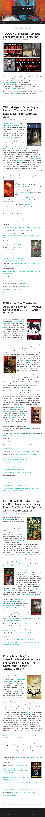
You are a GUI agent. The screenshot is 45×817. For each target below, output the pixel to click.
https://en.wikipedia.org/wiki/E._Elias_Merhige (14, 441)
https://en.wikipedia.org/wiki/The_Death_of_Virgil (15, 462)
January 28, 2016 (7, 315)
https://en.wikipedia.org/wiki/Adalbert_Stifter (14, 466)
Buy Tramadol (16, 88)
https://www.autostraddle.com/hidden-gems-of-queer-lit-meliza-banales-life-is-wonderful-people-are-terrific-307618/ (16, 770)
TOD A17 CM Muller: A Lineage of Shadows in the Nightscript (21, 35)
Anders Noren (36, 814)
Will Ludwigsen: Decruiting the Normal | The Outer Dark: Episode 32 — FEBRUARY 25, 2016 (21, 112)
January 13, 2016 (7, 671)
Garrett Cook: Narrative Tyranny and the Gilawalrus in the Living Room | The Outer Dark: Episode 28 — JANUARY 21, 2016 (22, 505)
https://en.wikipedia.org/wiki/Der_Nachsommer (15, 469)
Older (6, 802)
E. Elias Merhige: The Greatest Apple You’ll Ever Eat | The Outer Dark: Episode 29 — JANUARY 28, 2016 (22, 308)
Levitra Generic (31, 730)
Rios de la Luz (6, 675)
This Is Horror (38, 91)
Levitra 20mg (19, 230)
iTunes (11, 93)
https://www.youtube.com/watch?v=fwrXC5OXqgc (24, 792)
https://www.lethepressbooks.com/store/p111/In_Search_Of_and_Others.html (22, 227)
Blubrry (16, 93)
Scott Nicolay (22, 8)
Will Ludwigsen (7, 123)
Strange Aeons (33, 192)
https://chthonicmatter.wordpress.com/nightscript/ (15, 485)
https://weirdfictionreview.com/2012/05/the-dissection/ (17, 472)
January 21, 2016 (7, 513)
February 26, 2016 (7, 119)
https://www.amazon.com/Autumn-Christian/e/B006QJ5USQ (18, 639)
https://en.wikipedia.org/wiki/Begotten (13, 448)
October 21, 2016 (7, 39)
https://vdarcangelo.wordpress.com (12, 478)
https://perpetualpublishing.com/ (11, 482)
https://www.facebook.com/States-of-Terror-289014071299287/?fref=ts (21, 782)
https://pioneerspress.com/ (10, 795)
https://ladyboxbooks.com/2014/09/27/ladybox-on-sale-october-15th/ (20, 789)
